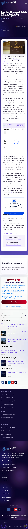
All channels (22, 522)
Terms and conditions (7, 437)
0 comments (6, 30)
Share (3, 27)
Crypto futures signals (7, 397)
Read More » (10, 328)
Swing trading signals (7, 404)
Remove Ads (6, 214)
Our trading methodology (8, 427)
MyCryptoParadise (7, 526)
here (10, 192)
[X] (6, 382)
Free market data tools (7, 421)
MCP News (22, 526)
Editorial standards (6, 434)
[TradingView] (15, 382)
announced (6, 63)
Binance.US (6, 103)
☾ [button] (3, 526)
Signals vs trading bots (7, 407)
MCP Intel (16, 526)
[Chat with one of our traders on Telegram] (25, 526)
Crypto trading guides (7, 417)
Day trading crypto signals (8, 401)
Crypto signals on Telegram (8, 394)
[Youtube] (12, 382)
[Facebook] (2, 382)
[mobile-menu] (25, 3)
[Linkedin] (9, 382)
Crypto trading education (8, 414)
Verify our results (5, 430)
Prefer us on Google (21, 26)
